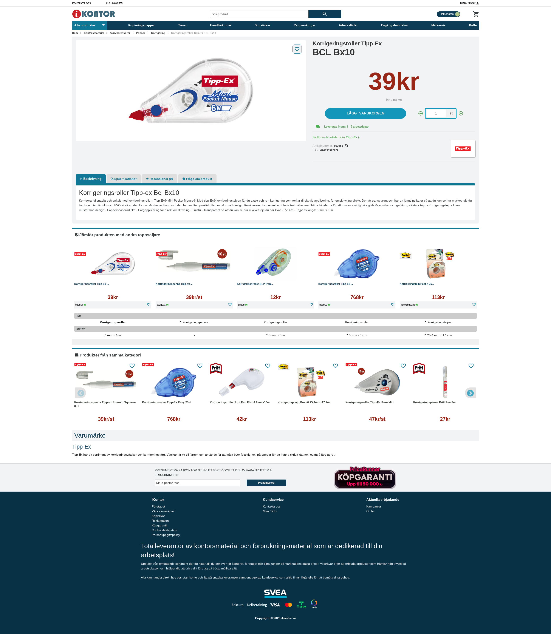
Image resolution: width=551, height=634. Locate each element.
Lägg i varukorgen (365, 113)
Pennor (140, 33)
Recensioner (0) (161, 178)
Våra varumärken (163, 511)
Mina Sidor (468, 3)
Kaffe (473, 25)
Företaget (158, 506)
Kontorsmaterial (94, 33)
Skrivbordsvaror (120, 33)
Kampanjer (373, 506)
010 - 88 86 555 (114, 3)
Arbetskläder (348, 25)
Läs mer (134, 274)
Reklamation (160, 520)
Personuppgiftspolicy (166, 535)
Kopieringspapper (141, 25)
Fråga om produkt (198, 178)
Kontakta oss (81, 3)
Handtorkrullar (220, 25)
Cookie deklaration (164, 530)
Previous (80, 392)
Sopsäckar (262, 25)
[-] (420, 113)
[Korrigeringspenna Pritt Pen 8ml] (445, 382)
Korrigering (158, 33)
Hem (75, 33)
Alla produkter (84, 25)
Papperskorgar (304, 25)
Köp (92, 274)
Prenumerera (266, 482)
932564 (338, 145)
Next (470, 392)
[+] (461, 113)
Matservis (438, 25)
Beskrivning (91, 178)
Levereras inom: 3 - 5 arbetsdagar (346, 126)
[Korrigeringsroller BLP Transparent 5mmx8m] (275, 264)
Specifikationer (124, 178)
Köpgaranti (159, 525)
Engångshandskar (394, 25)
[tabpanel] (191, 90)
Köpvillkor (158, 516)
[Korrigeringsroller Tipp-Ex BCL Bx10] (191, 90)
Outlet (370, 511)
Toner (182, 25)
